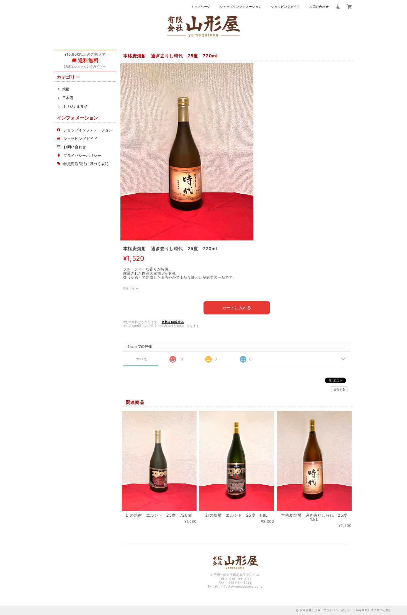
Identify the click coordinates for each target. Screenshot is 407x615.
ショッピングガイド (285, 7)
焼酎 (65, 89)
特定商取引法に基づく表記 (86, 164)
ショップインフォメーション (241, 7)
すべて (142, 359)
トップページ (200, 7)
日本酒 (67, 98)
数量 (126, 288)
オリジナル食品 (74, 106)
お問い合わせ (319, 7)
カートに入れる (236, 307)
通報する (339, 389)
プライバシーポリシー (82, 155)
